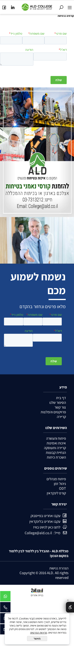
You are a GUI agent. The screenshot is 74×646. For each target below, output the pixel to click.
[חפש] (61, 6)
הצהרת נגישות (58, 568)
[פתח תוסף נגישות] (70, 607)
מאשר (37, 638)
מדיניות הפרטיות (38, 632)
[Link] (13, 6)
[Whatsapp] (5, 597)
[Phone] (5, 608)
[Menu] (70, 6)
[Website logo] (37, 6)
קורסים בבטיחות (66, 16)
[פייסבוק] (4, 6)
